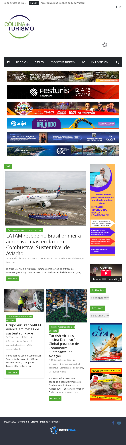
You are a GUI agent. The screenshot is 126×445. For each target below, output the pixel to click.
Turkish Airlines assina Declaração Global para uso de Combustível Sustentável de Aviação (64, 345)
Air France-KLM (26, 341)
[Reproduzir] (94, 279)
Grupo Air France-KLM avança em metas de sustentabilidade (23, 329)
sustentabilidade (13, 349)
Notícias (21, 62)
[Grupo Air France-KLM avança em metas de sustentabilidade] (24, 291)
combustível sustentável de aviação (68, 258)
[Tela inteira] (119, 279)
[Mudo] (115, 279)
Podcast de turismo (63, 62)
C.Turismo (35, 258)
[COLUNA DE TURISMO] (8, 62)
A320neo (48, 258)
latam (8, 262)
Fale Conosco (99, 62)
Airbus (65, 364)
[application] (106, 273)
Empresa (39, 62)
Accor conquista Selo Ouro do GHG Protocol (63, 2)
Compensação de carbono (71, 367)
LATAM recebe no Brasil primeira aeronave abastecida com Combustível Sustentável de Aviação (43, 244)
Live (83, 62)
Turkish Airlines (59, 371)
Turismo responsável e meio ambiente (24, 230)
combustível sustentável (16, 345)
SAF (13, 262)
